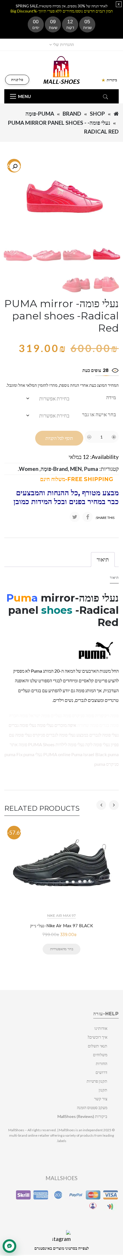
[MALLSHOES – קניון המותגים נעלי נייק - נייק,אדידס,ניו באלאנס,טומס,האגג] (61, 69)
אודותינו (100, 1028)
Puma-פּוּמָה (39, 113)
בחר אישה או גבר (99, 414)
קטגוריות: (109, 468)
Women (28, 468)
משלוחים (100, 1054)
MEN (76, 468)
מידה (111, 397)
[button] (15, 166)
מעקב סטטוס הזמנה (92, 1107)
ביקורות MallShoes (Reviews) (82, 1116)
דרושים (101, 1072)
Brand (72, 113)
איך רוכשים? (97, 1037)
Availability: (104, 457)
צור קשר (100, 1098)
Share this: (104, 517)
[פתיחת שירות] (9, 1246)
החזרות (101, 1063)
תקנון (103, 1089)
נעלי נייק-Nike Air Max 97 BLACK (61, 925)
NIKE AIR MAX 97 (61, 915)
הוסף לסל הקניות (59, 438)
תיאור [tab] (103, 559)
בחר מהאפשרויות (61, 949)
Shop (97, 113)
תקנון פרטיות (97, 1081)
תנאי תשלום (97, 1045)
